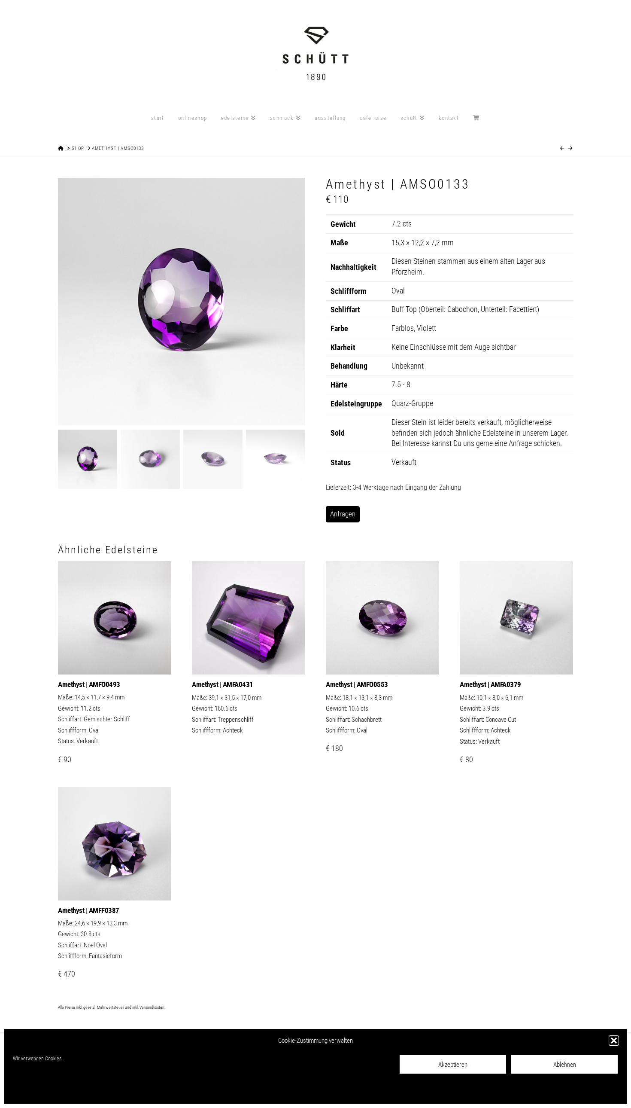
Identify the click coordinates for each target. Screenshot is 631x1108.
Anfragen (342, 514)
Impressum (112, 1091)
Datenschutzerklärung (74, 1091)
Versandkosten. (152, 1007)
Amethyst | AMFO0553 (357, 684)
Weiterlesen (248, 659)
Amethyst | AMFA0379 (490, 684)
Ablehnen (564, 1064)
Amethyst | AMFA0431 (222, 684)
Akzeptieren (452, 1064)
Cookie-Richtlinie (30, 1091)
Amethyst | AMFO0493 (89, 684)
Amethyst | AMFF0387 (88, 910)
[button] (614, 1040)
